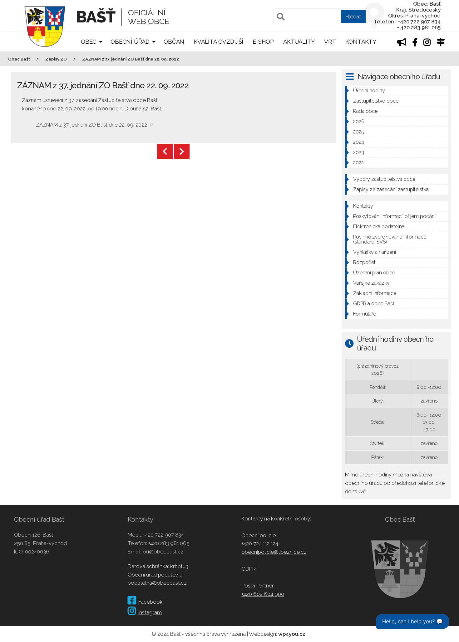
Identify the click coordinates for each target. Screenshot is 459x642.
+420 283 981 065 (169, 543)
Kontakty (360, 41)
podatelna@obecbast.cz (157, 583)
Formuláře (364, 314)
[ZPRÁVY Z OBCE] (401, 43)
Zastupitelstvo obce (375, 101)
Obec (88, 41)
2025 (358, 132)
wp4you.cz (291, 634)
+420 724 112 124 (259, 543)
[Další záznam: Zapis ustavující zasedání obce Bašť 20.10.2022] (182, 151)
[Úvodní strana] (45, 51)
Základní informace (374, 293)
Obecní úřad (130, 41)
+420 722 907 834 (163, 535)
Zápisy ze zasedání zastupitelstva (391, 189)
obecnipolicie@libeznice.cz (274, 552)
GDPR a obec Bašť (373, 304)
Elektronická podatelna (378, 226)
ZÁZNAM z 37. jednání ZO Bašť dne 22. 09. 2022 (91, 125)
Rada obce (365, 111)
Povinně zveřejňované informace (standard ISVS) (389, 239)
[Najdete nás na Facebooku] (415, 43)
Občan (174, 41)
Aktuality (299, 41)
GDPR (248, 569)
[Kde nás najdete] (441, 43)
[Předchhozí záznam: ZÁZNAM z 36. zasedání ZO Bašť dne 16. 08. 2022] (165, 151)
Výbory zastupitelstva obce (384, 179)
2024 (358, 142)
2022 (358, 163)
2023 (358, 152)
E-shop (263, 41)
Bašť (95, 17)
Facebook (150, 602)
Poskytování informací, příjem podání (394, 216)
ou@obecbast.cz (163, 551)
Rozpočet (364, 262)
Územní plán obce (374, 273)
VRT (330, 41)
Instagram (150, 612)
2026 (358, 121)
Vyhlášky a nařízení (374, 252)
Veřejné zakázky (371, 283)
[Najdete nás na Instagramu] (427, 43)
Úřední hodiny (369, 91)
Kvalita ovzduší (218, 41)
